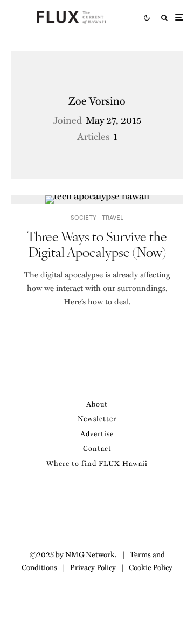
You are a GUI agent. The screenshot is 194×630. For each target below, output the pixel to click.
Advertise (97, 433)
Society (83, 217)
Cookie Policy (150, 566)
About (97, 403)
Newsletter (97, 418)
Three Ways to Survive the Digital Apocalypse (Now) (97, 244)
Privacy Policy (93, 566)
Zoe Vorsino (97, 100)
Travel (112, 217)
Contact (97, 448)
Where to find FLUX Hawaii (97, 463)
